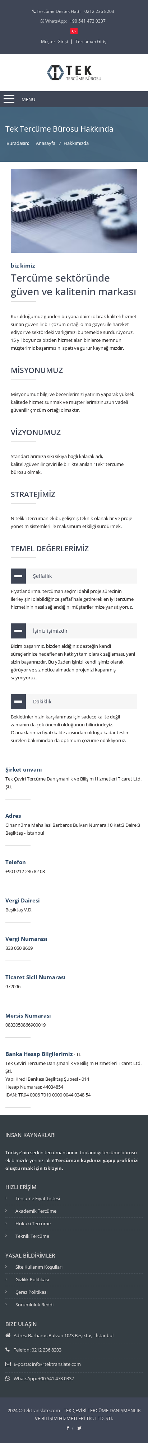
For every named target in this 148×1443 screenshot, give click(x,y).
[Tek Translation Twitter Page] (79, 1428)
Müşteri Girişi (54, 41)
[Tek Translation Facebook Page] (67, 1428)
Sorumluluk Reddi (34, 1304)
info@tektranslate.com (56, 1364)
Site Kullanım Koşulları (39, 1267)
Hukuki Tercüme (33, 1223)
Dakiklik (42, 701)
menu (28, 99)
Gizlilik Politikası (32, 1279)
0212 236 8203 (99, 11)
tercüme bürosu (119, 1152)
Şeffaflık (42, 575)
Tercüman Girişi (91, 41)
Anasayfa (45, 143)
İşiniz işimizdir (50, 630)
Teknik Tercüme (32, 1236)
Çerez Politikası (31, 1292)
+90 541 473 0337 (88, 21)
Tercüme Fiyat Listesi (37, 1198)
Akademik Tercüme (35, 1211)
